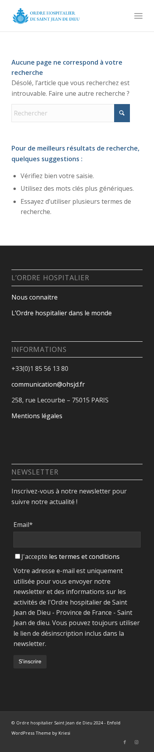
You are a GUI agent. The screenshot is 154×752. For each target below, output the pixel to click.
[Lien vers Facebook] (125, 742)
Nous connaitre (34, 297)
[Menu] (138, 15)
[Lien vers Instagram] (137, 742)
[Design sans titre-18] (63, 16)
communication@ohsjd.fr (48, 384)
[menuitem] (138, 15)
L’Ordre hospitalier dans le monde (61, 313)
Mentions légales (36, 415)
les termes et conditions (84, 556)
